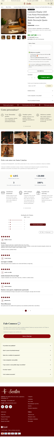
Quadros (30, 405)
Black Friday (8, 7)
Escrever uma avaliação (38, 224)
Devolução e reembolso (33, 419)
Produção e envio (31, 416)
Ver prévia (40, 71)
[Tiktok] (6, 406)
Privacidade (30, 421)
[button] (31, 25)
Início (2, 7)
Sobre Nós (3, 414)
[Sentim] (27, 3)
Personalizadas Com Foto (33, 403)
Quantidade (30, 74)
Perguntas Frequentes (5, 416)
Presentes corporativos (32, 408)
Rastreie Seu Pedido (5, 421)
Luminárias (30, 399)
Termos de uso (31, 414)
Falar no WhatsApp (27, 336)
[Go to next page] (31, 311)
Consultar (49, 85)
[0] (51, 3)
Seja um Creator (4, 419)
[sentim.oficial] (2, 406)
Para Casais (30, 401)
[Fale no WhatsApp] (10, 406)
